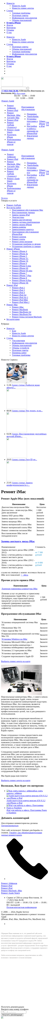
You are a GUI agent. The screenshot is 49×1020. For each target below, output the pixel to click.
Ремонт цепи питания (22, 241)
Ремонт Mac (12, 305)
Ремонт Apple (7, 101)
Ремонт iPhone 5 (19, 256)
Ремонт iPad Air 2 (20, 297)
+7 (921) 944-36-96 (9, 91)
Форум (10, 25)
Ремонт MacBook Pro (21, 314)
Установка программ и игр (32, 121)
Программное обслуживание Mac (27, 210)
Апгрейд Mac (13, 118)
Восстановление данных (23, 212)
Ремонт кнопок (19, 237)
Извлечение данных (32, 137)
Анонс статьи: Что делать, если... (27, 411)
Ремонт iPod (12, 120)
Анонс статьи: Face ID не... (24, 459)
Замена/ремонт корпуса (23, 229)
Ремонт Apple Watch (10, 893)
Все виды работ (14, 207)
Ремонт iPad (12, 110)
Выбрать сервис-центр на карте (15, 661)
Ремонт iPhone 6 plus (21, 266)
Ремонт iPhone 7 (19, 273)
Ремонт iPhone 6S (20, 268)
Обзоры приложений (22, 20)
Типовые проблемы (21, 13)
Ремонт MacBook (20, 309)
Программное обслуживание (28, 108)
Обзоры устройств (20, 348)
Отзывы (10, 30)
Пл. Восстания (19, 93)
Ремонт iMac (18, 307)
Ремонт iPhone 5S (20, 261)
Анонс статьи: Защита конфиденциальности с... (20, 484)
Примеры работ (19, 353)
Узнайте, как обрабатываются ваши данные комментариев (21, 833)
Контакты (11, 27)
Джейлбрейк (33, 116)
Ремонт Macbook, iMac (14, 114)
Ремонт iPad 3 (18, 290)
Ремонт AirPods (14, 205)
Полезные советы (20, 15)
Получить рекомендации (12, 1015)
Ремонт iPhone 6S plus (22, 271)
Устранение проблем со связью (26, 246)
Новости (11, 3)
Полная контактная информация (22, 907)
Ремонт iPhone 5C (20, 258)
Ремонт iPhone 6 (19, 263)
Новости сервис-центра (23, 8)
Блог (14, 331)
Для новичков (18, 340)
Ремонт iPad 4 (18, 292)
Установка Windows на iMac (14, 639)
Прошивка (32, 114)
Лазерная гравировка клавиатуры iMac (19, 589)
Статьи (10, 10)
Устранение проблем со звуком (26, 244)
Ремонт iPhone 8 (19, 278)
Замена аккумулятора (22, 220)
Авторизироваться (9, 825)
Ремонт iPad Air (19, 295)
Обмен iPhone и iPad (42, 123)
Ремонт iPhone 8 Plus (21, 280)
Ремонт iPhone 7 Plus (21, 275)
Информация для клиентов (24, 18)
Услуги (4, 198)
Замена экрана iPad (21, 215)
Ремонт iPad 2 (18, 288)
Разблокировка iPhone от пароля (14, 142)
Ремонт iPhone (13, 249)
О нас (9, 32)
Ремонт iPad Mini (20, 300)
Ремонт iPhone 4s (20, 254)
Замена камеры (19, 227)
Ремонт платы (18, 239)
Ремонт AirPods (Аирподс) (12, 125)
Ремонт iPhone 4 (19, 251)
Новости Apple (19, 6)
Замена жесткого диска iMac (18, 541)
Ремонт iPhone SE (20, 283)
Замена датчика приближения (26, 222)
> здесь (24, 575)
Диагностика (18, 217)
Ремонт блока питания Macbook (27, 317)
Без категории (13, 319)
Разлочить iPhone (11, 136)
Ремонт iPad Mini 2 (20, 302)
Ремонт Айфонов (11, 106)
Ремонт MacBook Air (21, 312)
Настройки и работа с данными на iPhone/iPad (32, 130)
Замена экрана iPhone (22, 224)
